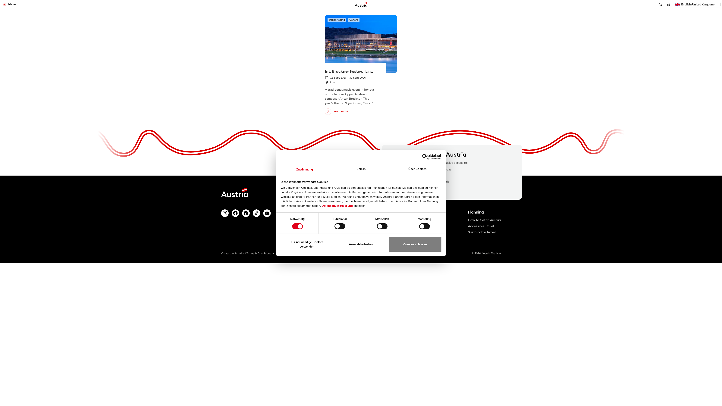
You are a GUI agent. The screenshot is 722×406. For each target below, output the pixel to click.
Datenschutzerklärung (337, 205)
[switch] (339, 226)
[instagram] (225, 213)
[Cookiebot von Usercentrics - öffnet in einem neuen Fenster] (425, 156)
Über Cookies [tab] (417, 168)
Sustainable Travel (482, 232)
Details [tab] (361, 168)
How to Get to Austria (484, 220)
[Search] (660, 4)
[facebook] (235, 213)
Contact (226, 253)
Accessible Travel (481, 226)
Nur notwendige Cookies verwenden (306, 244)
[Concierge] (668, 4)
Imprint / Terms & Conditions (253, 253)
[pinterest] (246, 213)
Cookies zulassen (415, 244)
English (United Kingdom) (697, 4)
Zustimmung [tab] (304, 169)
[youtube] (267, 213)
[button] (697, 4)
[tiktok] (256, 213)
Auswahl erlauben (361, 244)
